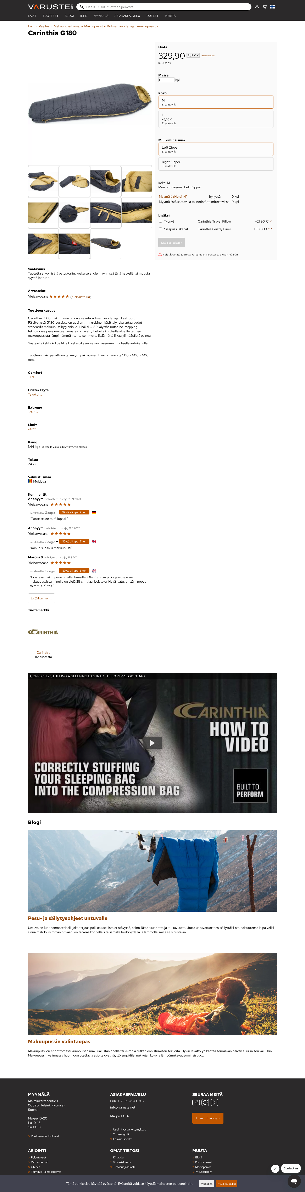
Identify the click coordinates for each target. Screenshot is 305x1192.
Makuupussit (95, 26)
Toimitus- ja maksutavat (46, 1172)
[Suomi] (273, 7)
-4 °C (32, 429)
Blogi (198, 1157)
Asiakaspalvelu (127, 16)
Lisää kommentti (41, 598)
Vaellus (45, 26)
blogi (69, 16)
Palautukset (38, 1157)
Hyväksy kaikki (226, 1184)
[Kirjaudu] (257, 6)
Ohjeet (35, 1167)
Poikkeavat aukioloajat (45, 1136)
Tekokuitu (35, 394)
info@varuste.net (122, 1107)
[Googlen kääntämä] (42, 512)
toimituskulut (208, 55)
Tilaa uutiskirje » (208, 1118)
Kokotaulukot (203, 1162)
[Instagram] (205, 1103)
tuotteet (51, 16)
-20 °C (33, 412)
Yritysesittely (203, 1172)
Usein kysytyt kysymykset (129, 1129)
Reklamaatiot (39, 1162)
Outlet (152, 16)
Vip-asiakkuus (122, 1162)
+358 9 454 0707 (131, 1101)
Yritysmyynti (121, 1134)
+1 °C (32, 377)
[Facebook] (196, 1103)
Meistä (170, 16)
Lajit (32, 16)
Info (83, 16)
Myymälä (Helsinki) (173, 196)
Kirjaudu (118, 1157)
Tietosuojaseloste (124, 1167)
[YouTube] (214, 1103)
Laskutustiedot (122, 1139)
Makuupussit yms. (68, 26)
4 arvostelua (81, 297)
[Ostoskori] (264, 7)
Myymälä (101, 16)
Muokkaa (206, 1184)
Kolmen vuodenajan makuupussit (133, 26)
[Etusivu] (50, 7)
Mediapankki (203, 1167)
